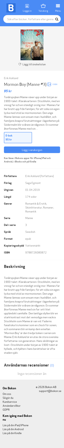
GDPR (6, 409)
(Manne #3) (37, 84)
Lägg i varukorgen (32, 150)
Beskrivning (14, 266)
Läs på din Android (13, 429)
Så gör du (8, 397)
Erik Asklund (11, 78)
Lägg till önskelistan (34, 64)
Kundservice (10, 401)
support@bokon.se (49, 391)
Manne (29, 218)
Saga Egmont (33, 183)
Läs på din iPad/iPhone (16, 425)
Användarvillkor (12, 405)
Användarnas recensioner (29, 365)
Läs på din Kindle (12, 433)
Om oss (7, 394)
